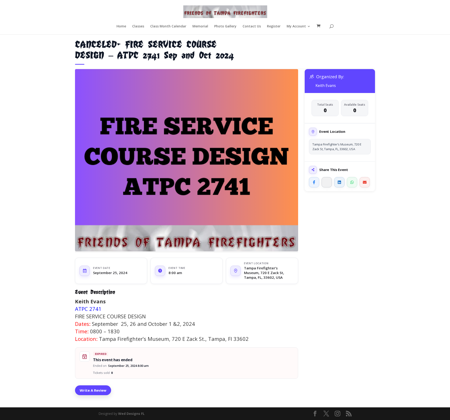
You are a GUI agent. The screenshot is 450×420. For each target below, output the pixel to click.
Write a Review (93, 390)
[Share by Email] (365, 182)
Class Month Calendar (168, 26)
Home (121, 26)
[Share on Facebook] (314, 182)
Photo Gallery (225, 26)
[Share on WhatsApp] (352, 182)
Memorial (200, 26)
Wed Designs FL (131, 413)
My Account (296, 26)
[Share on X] (327, 182)
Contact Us (252, 26)
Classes (138, 26)
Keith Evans (325, 85)
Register (274, 26)
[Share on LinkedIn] (339, 182)
